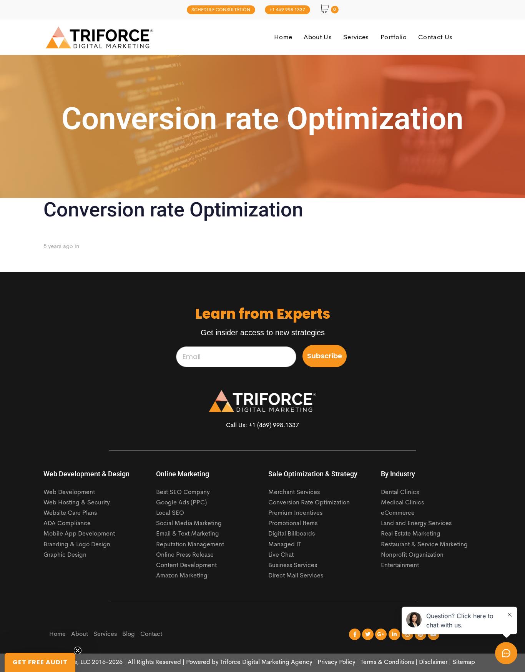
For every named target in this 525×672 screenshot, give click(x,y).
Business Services (292, 565)
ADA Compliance (67, 524)
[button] (40, 662)
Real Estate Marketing (410, 534)
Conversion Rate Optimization (309, 503)
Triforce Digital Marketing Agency (266, 662)
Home (57, 634)
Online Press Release (185, 555)
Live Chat (281, 555)
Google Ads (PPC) (181, 503)
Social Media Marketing (189, 524)
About (79, 634)
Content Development (186, 565)
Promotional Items (292, 524)
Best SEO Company (183, 492)
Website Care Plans (70, 513)
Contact (151, 634)
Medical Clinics (402, 503)
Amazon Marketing (182, 576)
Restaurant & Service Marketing (424, 545)
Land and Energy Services (416, 524)
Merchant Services (294, 492)
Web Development (69, 492)
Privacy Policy (336, 662)
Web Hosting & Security (76, 503)
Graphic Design (64, 555)
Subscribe (324, 356)
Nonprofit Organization (412, 555)
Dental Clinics (400, 492)
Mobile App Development (79, 534)
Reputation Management (190, 545)
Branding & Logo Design (76, 545)
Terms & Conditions (387, 662)
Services (105, 634)
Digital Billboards (291, 534)
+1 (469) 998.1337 (274, 425)
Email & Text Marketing (187, 534)
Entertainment (400, 565)
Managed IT (284, 545)
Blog (128, 634)
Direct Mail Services (295, 576)
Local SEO (170, 513)
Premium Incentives (295, 513)
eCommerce (398, 513)
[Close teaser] (77, 650)
